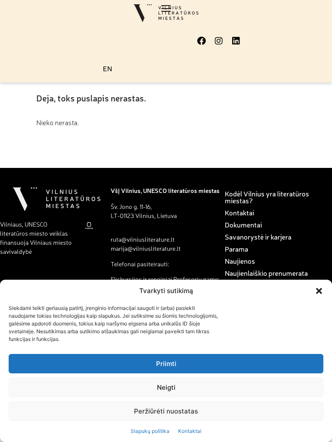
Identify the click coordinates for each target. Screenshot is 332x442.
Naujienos (240, 260)
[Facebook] (201, 41)
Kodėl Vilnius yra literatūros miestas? (267, 197)
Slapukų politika (150, 431)
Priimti (166, 364)
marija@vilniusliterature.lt (146, 248)
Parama (236, 248)
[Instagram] (218, 41)
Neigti (166, 387)
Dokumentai (243, 224)
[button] (319, 291)
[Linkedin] (236, 41)
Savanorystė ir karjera (258, 236)
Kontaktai (189, 431)
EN (107, 68)
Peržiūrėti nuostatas (166, 411)
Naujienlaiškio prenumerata (266, 273)
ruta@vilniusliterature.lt (143, 239)
